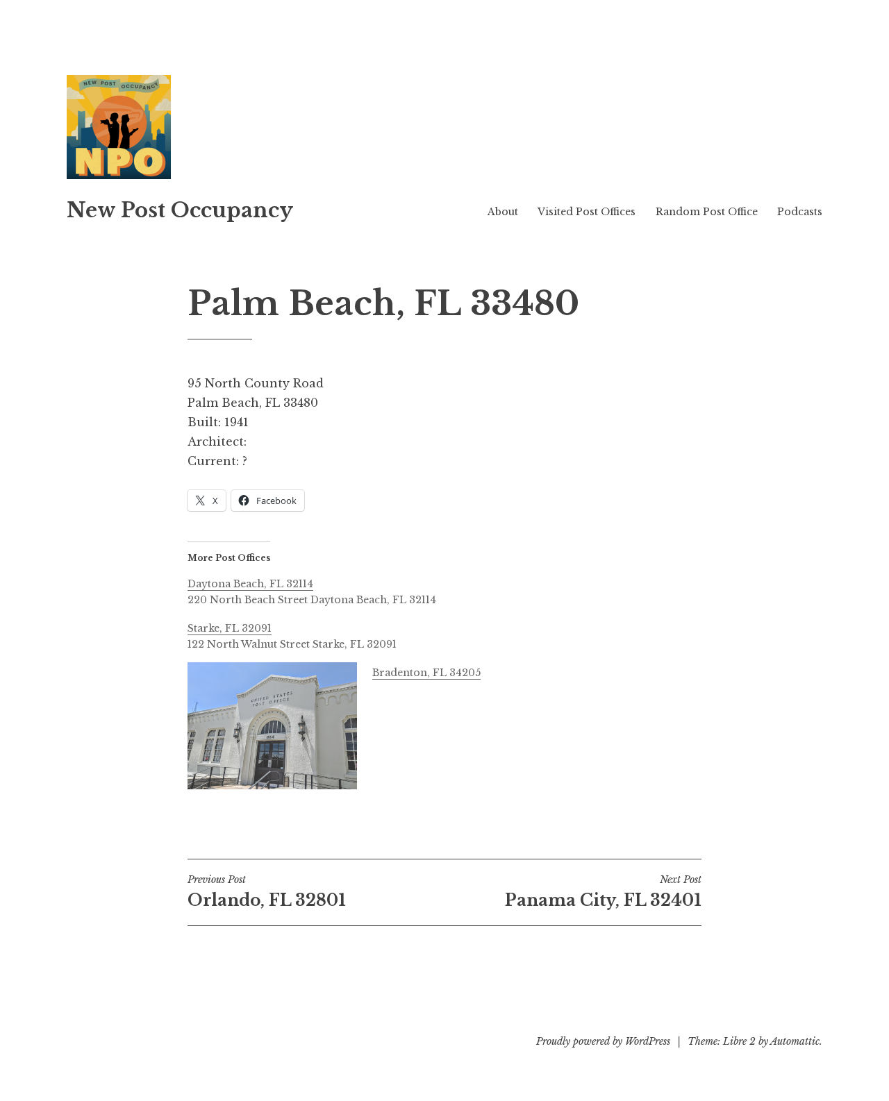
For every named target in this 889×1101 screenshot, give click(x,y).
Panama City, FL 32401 (603, 891)
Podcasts (799, 211)
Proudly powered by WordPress (603, 1041)
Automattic (795, 1041)
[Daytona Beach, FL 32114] (451, 590)
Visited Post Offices (586, 211)
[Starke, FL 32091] (451, 634)
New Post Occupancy (180, 210)
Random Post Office (707, 211)
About (503, 211)
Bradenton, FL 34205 (426, 672)
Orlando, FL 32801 (267, 891)
